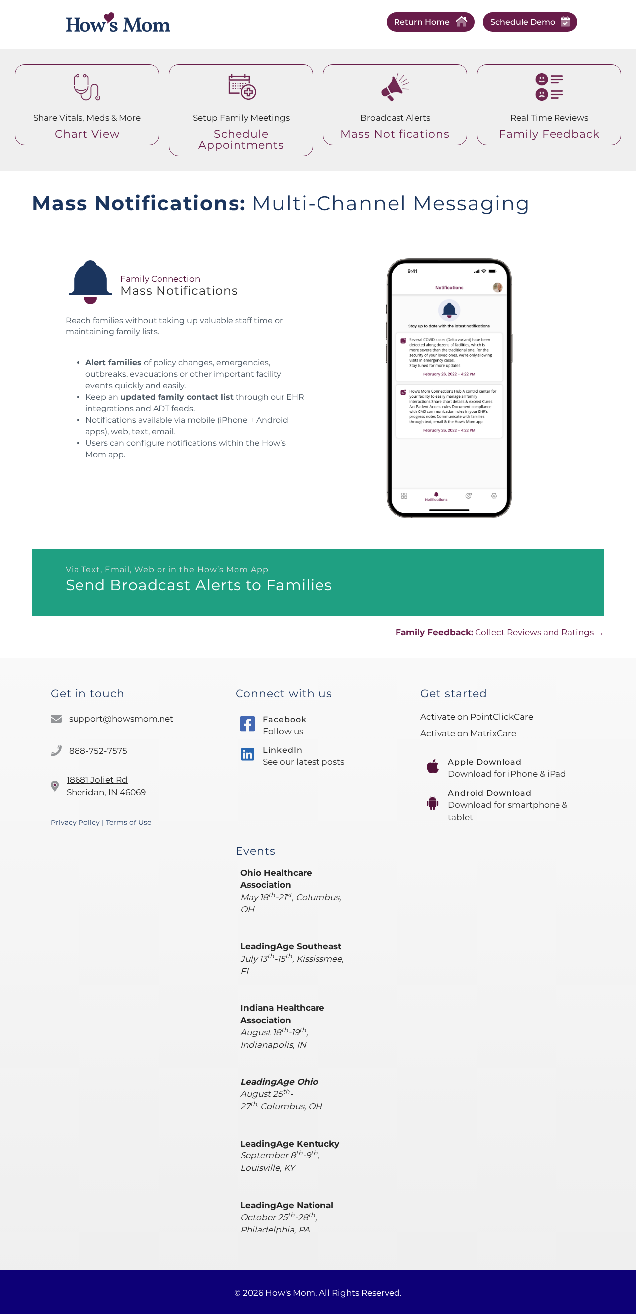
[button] (431, 22)
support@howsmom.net (121, 719)
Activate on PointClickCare (476, 717)
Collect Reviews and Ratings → (500, 632)
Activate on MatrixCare (468, 733)
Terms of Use (128, 822)
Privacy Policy (75, 822)
